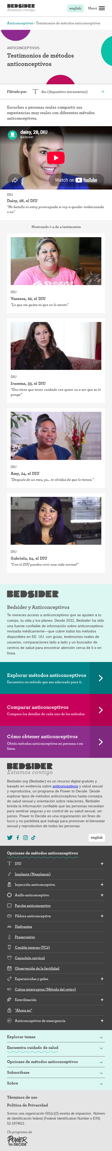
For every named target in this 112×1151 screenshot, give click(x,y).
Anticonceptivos (20, 23)
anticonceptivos (65, 786)
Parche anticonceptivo (33, 905)
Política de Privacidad (27, 1105)
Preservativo (25, 937)
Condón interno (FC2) (32, 947)
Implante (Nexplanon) (33, 874)
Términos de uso (22, 1097)
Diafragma (23, 926)
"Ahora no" (23, 1010)
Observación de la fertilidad (37, 968)
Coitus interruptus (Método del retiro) (45, 989)
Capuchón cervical (30, 958)
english (75, 8)
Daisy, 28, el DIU (22, 200)
